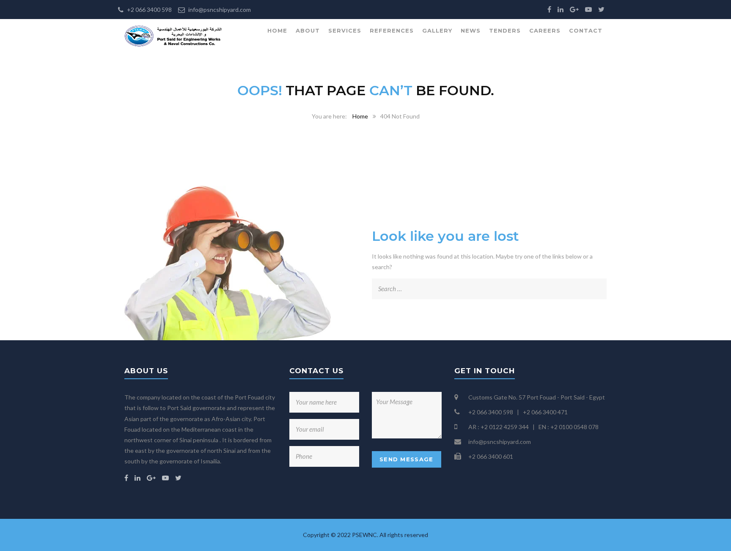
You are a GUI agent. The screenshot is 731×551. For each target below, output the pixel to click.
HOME (277, 30)
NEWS (471, 30)
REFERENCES (392, 30)
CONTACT (585, 30)
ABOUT (308, 30)
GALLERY (437, 30)
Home (360, 116)
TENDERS (505, 30)
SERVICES (344, 30)
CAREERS (545, 30)
